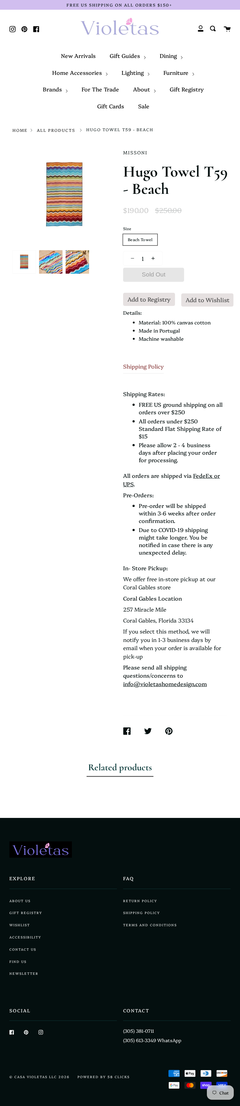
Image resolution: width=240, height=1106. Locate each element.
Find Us (18, 961)
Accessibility (25, 937)
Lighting (133, 72)
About (142, 89)
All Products (56, 130)
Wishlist (19, 925)
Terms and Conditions (150, 925)
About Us (20, 900)
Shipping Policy (143, 366)
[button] (131, 258)
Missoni (135, 152)
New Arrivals (78, 55)
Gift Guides (126, 55)
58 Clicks (119, 1076)
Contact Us (22, 949)
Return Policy (140, 900)
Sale (143, 106)
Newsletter (23, 973)
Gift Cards (110, 106)
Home (20, 130)
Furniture (176, 72)
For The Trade (100, 89)
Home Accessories (77, 72)
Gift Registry (187, 89)
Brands (53, 89)
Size (127, 228)
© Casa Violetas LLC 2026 (39, 1076)
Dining (169, 55)
